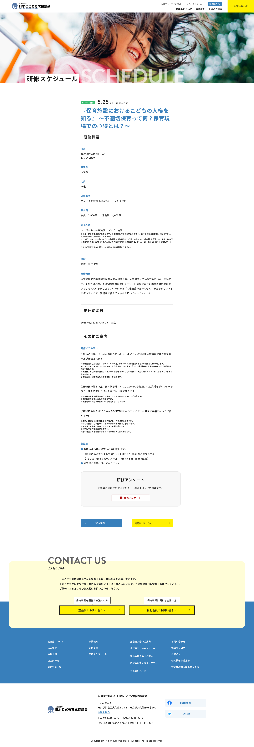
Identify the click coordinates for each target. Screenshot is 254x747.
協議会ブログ (178, 647)
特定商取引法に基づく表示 (185, 666)
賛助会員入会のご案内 (141, 656)
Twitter (185, 713)
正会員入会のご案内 (140, 641)
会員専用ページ (138, 670)
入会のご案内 (215, 9)
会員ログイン (215, 3)
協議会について (184, 9)
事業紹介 (200, 9)
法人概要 (52, 647)
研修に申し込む (143, 523)
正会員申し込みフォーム (143, 647)
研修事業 (93, 647)
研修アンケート (132, 498)
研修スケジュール (194, 3)
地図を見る (104, 712)
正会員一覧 (53, 660)
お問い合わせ (178, 641)
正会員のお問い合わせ (92, 610)
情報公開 (52, 654)
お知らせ (176, 654)
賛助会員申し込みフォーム (144, 662)
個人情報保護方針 (180, 660)
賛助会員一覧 (54, 666)
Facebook (186, 702)
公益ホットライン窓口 (171, 3)
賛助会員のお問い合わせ (162, 610)
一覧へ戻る (99, 523)
